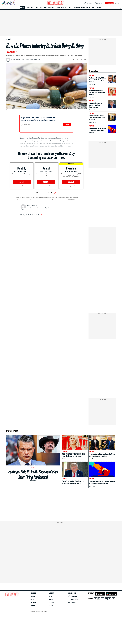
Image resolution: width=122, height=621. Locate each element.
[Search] (120, 8)
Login (55, 193)
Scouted (99, 8)
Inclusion (78, 608)
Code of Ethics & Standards (68, 608)
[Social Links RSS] (109, 599)
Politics (63, 8)
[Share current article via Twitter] (77, 59)
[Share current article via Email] (81, 59)
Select (22, 182)
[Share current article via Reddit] (85, 59)
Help (53, 608)
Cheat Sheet (30, 8)
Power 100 (77, 8)
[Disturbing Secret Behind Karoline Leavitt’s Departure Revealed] (112, 95)
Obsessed (51, 8)
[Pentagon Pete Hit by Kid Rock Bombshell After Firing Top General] (112, 82)
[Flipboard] (113, 599)
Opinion (70, 8)
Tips (40, 608)
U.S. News (92, 8)
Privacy (57, 608)
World (51, 599)
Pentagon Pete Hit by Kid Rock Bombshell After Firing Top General (33, 474)
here (42, 215)
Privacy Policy (71, 199)
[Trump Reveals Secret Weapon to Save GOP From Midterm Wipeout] (112, 133)
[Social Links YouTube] (106, 599)
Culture (51, 602)
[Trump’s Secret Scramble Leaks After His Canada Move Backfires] (112, 120)
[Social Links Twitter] (99, 599)
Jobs (43, 608)
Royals (58, 8)
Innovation (84, 8)
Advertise (48, 608)
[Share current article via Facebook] (73, 59)
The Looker (39, 8)
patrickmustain (32, 207)
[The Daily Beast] (55, 3)
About (31, 608)
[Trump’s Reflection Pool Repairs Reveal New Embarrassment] (112, 107)
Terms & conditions (87, 608)
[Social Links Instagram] (102, 599)
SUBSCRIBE (109, 3)
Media (45, 8)
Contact (36, 608)
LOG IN (117, 3)
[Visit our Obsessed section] (14, 3)
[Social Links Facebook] (95, 599)
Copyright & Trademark (100, 608)
